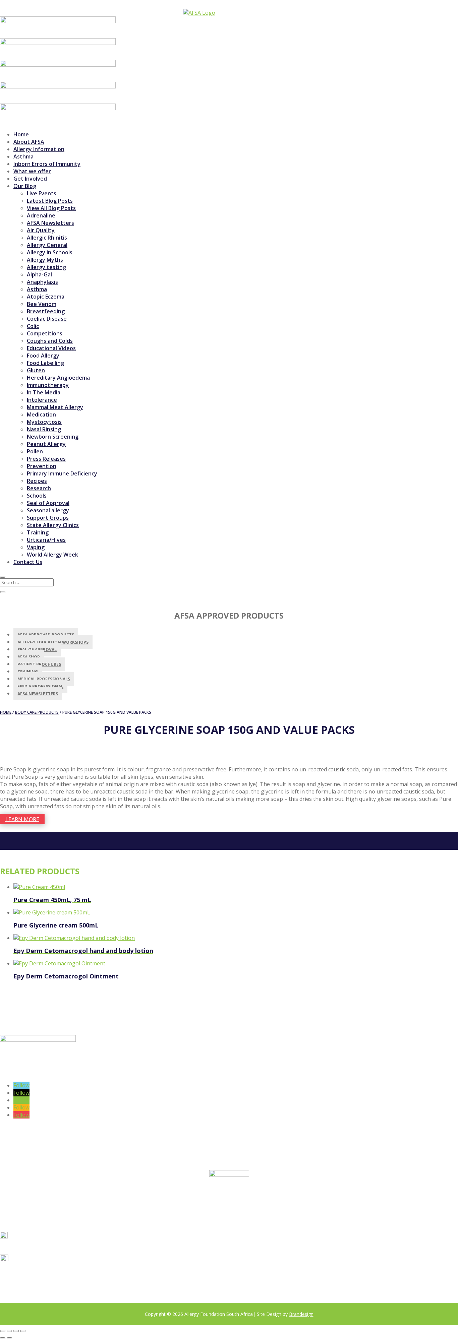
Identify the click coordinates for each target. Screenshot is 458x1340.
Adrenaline (41, 215)
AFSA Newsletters (50, 223)
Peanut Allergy (46, 444)
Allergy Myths (45, 259)
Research (39, 488)
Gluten (36, 370)
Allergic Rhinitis (47, 237)
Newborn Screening (52, 436)
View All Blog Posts (51, 208)
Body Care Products (37, 712)
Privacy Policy (90, 1281)
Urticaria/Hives (46, 540)
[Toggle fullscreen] (9, 1331)
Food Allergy (43, 355)
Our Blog (24, 186)
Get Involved (30, 178)
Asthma (23, 156)
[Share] (16, 1331)
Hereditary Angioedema (58, 377)
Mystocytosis (44, 422)
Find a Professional (40, 686)
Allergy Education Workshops (53, 642)
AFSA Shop (28, 657)
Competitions (44, 333)
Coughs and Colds (50, 340)
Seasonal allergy (48, 510)
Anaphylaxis (42, 281)
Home (21, 134)
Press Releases (46, 458)
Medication (41, 414)
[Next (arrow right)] (9, 1338)
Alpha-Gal (39, 274)
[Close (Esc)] (22, 1331)
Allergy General (47, 245)
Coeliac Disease (47, 318)
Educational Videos (51, 348)
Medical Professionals (43, 679)
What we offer (32, 171)
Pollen (35, 451)
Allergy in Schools (49, 252)
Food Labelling (45, 363)
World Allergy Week (52, 554)
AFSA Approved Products (45, 635)
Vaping (36, 547)
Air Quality (41, 230)
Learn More (22, 819)
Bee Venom (41, 304)
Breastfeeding (46, 311)
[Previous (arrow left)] (2, 1338)
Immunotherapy (48, 385)
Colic (33, 326)
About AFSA (28, 141)
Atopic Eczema (45, 296)
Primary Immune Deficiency (62, 473)
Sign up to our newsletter (51, 1073)
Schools (37, 495)
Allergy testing (46, 267)
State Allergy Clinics (53, 525)
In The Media (43, 392)
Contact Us (27, 562)
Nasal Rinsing (44, 429)
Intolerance (42, 399)
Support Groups (48, 517)
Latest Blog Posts (50, 200)
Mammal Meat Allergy (55, 407)
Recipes (37, 481)
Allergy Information (38, 149)
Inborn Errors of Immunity (46, 164)
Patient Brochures (39, 664)
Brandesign (301, 1314)
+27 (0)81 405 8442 (36, 1247)
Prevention (41, 466)
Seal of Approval (48, 503)
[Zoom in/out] (2, 1331)
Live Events (41, 193)
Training (38, 532)
